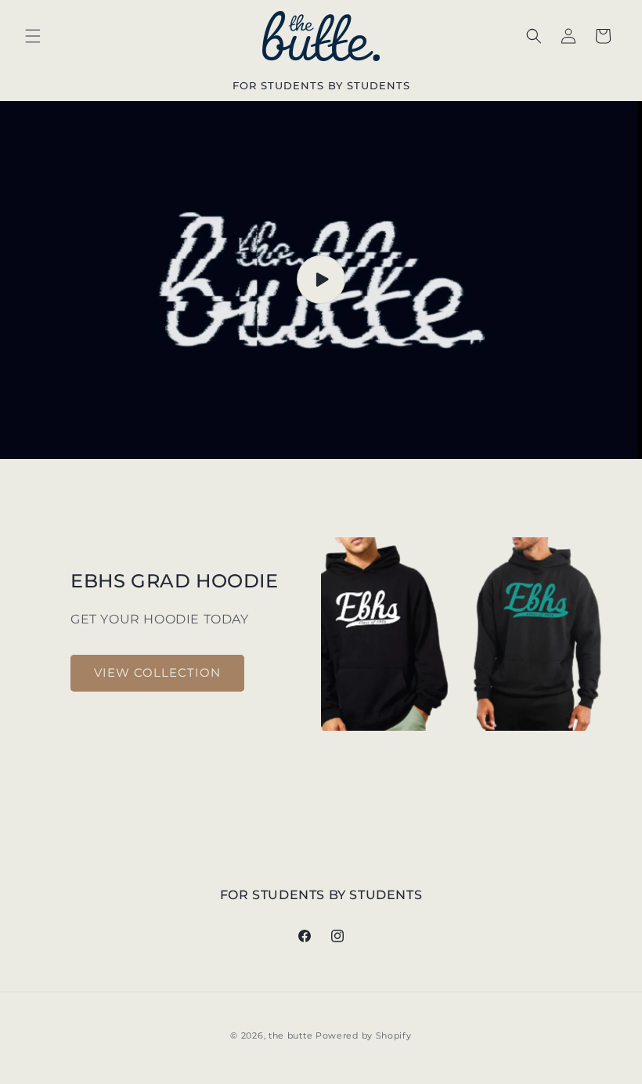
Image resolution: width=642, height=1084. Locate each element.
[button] (33, 36)
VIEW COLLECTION (157, 672)
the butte (290, 1035)
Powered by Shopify (364, 1035)
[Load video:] (321, 280)
